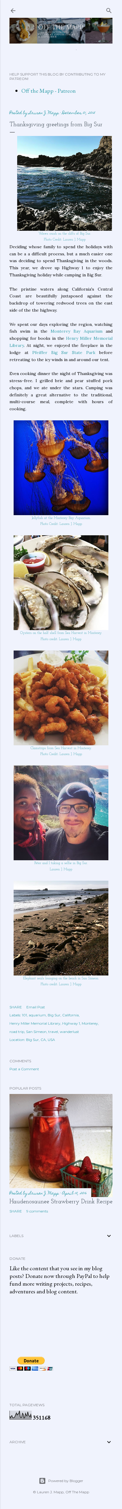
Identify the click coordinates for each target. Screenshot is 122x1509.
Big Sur (54, 1015)
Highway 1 (71, 1023)
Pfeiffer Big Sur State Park (63, 352)
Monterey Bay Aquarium (76, 331)
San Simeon (36, 1031)
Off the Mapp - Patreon (48, 90)
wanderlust (69, 1031)
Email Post (35, 1007)
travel (53, 1031)
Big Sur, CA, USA (40, 1039)
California (70, 1015)
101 (24, 1015)
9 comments (37, 1211)
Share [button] (15, 1007)
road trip (16, 1031)
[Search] (109, 9)
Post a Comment (24, 1069)
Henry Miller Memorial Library (34, 1023)
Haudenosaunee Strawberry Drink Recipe (61, 1202)
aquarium (37, 1015)
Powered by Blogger (65, 1480)
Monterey (90, 1023)
